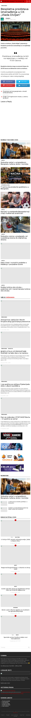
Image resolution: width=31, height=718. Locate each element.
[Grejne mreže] (12, 460)
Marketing (28, 715)
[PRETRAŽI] (29, 1)
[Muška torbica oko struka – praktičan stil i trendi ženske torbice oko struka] (15, 275)
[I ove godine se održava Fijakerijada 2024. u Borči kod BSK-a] (15, 372)
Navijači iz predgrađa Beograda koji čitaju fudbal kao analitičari (15, 212)
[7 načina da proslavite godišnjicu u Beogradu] (15, 175)
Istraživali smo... (5, 185)
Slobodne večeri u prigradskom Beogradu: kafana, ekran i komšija (14, 163)
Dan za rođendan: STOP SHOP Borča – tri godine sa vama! (15, 418)
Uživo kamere (5, 702)
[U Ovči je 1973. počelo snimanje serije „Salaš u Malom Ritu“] (15, 528)
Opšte (3, 160)
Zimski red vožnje (6, 704)
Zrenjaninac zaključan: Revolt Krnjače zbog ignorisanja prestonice (15, 320)
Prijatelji (7, 715)
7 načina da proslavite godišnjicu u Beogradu (15, 188)
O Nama (2, 715)
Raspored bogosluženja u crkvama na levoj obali (15, 568)
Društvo (10, 348)
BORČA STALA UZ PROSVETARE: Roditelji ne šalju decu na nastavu (14, 352)
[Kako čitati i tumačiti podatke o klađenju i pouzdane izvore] (15, 251)
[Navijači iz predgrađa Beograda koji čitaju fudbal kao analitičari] (15, 200)
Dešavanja (10, 297)
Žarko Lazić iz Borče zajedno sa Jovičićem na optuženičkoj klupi (15, 610)
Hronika (15, 607)
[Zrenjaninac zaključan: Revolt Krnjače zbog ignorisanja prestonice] (15, 308)
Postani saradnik (6, 701)
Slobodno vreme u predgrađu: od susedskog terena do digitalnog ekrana (14, 238)
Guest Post (22, 715)
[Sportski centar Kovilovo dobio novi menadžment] (15, 625)
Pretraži (28, 647)
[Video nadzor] (11, 449)
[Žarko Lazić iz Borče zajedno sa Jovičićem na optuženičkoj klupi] (15, 600)
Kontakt (15, 716)
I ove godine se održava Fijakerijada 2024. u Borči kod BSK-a (15, 385)
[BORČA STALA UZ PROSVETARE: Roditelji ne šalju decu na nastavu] (15, 340)
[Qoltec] (12, 471)
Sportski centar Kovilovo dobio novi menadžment (15, 638)
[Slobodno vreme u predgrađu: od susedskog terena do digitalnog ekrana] (15, 224)
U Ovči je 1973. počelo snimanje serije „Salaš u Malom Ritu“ (15, 540)
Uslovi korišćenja (14, 715)
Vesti (15, 565)
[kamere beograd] (11, 439)
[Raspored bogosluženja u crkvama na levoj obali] (15, 555)
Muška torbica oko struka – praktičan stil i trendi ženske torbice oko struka (15, 289)
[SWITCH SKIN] (27, 1)
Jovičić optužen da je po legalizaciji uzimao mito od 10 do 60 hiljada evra (15, 589)
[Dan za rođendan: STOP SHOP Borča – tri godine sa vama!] (15, 405)
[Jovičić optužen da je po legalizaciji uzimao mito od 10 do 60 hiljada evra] (15, 579)
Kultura (17, 537)
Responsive (15, 712)
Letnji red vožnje (6, 703)
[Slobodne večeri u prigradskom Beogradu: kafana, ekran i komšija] (15, 150)
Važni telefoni (5, 706)
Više (28, 327)
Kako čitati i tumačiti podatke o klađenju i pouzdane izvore (14, 263)
